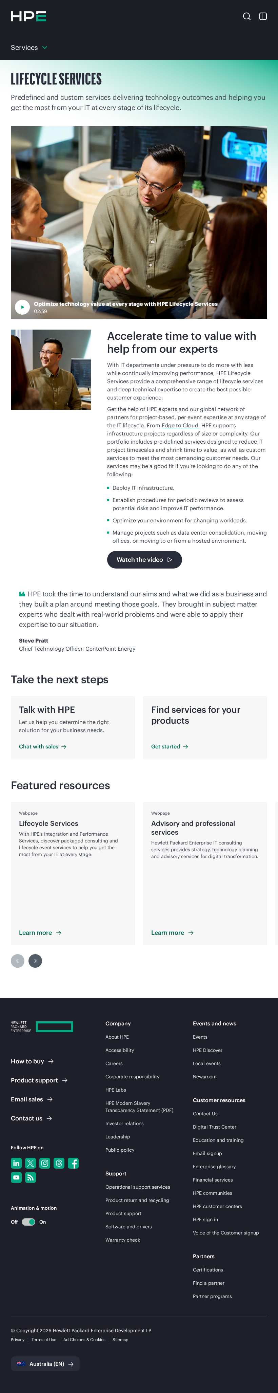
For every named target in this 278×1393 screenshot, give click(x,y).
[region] (139, 885)
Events (200, 1037)
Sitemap (120, 1339)
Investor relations (124, 1123)
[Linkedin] (16, 1163)
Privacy (17, 1339)
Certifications (208, 1270)
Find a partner (208, 1283)
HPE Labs (115, 1090)
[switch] (24, 1222)
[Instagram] (44, 1163)
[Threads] (59, 1163)
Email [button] (27, 1099)
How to (27, 1061)
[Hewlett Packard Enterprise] (28, 16)
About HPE (117, 1037)
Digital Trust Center (214, 1127)
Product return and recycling (137, 1200)
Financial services (213, 1180)
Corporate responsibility (132, 1077)
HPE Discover (207, 1050)
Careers (114, 1063)
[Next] (35, 961)
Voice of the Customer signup (226, 1233)
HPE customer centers (217, 1206)
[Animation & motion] (28, 1222)
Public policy (119, 1150)
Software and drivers (128, 1227)
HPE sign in (205, 1219)
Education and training (218, 1140)
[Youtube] (16, 1177)
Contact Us (205, 1114)
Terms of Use (44, 1339)
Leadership (117, 1137)
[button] (247, 16)
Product (34, 1080)
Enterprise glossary (214, 1167)
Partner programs (212, 1296)
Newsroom (205, 1077)
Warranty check (122, 1240)
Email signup (207, 1153)
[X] (30, 1163)
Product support (123, 1213)
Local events (207, 1063)
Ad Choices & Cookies (84, 1339)
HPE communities (212, 1193)
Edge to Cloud (180, 425)
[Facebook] (73, 1163)
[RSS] (30, 1177)
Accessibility (119, 1050)
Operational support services (137, 1187)
